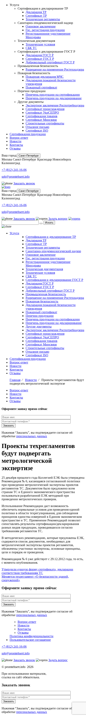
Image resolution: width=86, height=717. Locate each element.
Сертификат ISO (37, 130)
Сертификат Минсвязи (41, 119)
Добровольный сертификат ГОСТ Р (50, 62)
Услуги (14, 233)
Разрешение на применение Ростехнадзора (55, 69)
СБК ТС (31, 48)
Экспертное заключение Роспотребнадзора (55, 105)
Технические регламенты (43, 19)
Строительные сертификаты (45, 123)
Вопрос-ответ (19, 137)
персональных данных (31, 436)
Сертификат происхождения (45, 109)
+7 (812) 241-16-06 (14, 169)
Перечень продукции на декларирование (54, 98)
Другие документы (39, 326)
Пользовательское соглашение (30, 639)
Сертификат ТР (36, 15)
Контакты (16, 145)
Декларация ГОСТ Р (40, 55)
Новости (15, 141)
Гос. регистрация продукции (45, 30)
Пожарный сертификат (41, 87)
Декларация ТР (36, 12)
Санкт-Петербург (29, 155)
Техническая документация (44, 269)
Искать (49, 222)
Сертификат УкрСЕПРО (42, 112)
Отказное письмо (37, 127)
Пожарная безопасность (42, 301)
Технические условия (40, 44)
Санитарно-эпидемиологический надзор (53, 251)
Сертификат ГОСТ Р (40, 58)
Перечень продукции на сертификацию (53, 94)
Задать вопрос (58, 218)
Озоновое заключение (41, 26)
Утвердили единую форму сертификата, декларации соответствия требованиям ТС (37, 571)
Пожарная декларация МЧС (45, 76)
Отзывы (15, 148)
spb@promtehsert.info (16, 176)
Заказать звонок (24, 183)
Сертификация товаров (41, 116)
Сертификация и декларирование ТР (51, 236)
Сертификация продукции (28, 134)
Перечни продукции (40, 315)
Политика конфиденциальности (31, 636)
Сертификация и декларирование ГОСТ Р (54, 280)
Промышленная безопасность (46, 294)
